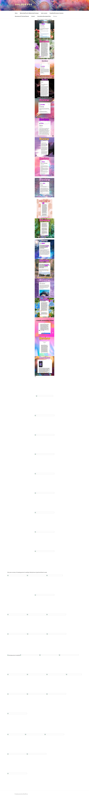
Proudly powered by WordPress (21, 794)
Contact (33, 16)
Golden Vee (23, 4)
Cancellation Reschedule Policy (44, 16)
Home (16, 13)
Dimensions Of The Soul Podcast (22, 16)
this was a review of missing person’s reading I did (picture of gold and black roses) (27, 572)
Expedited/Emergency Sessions (56, 13)
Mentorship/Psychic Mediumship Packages (29, 13)
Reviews (55, 16)
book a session (44, 13)
